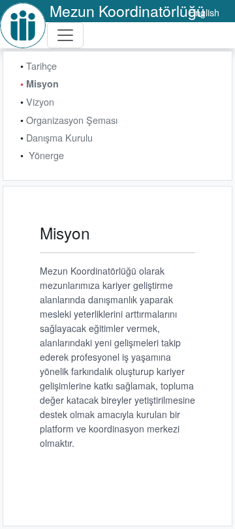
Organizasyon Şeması (72, 120)
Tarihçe (41, 65)
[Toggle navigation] (65, 35)
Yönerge (46, 155)
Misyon (42, 83)
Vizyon (40, 101)
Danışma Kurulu (59, 137)
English (204, 12)
